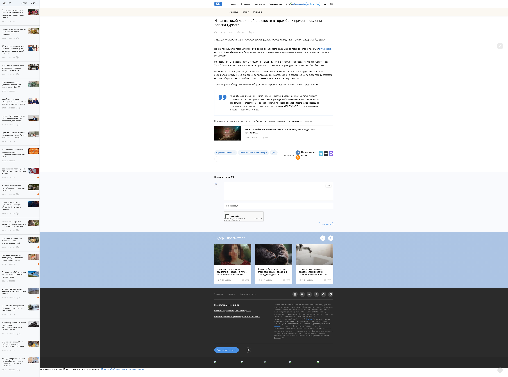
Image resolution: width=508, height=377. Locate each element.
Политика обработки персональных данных (232, 311)
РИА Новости (325, 49)
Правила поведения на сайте (226, 305)
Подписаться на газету (226, 350)
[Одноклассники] (298, 157)
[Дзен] (325, 153)
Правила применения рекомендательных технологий (237, 316)
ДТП (273, 153)
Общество (245, 4)
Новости (233, 4)
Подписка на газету (248, 294)
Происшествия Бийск (225, 153)
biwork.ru (308, 319)
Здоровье (234, 12)
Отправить (326, 224)
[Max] (331, 153)
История (245, 12)
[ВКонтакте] (298, 152)
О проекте (218, 294)
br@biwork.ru (278, 326)
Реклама (231, 294)
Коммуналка (259, 4)
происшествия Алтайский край (253, 153)
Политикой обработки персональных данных (123, 369)
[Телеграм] (320, 153)
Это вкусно (257, 12)
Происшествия (275, 4)
